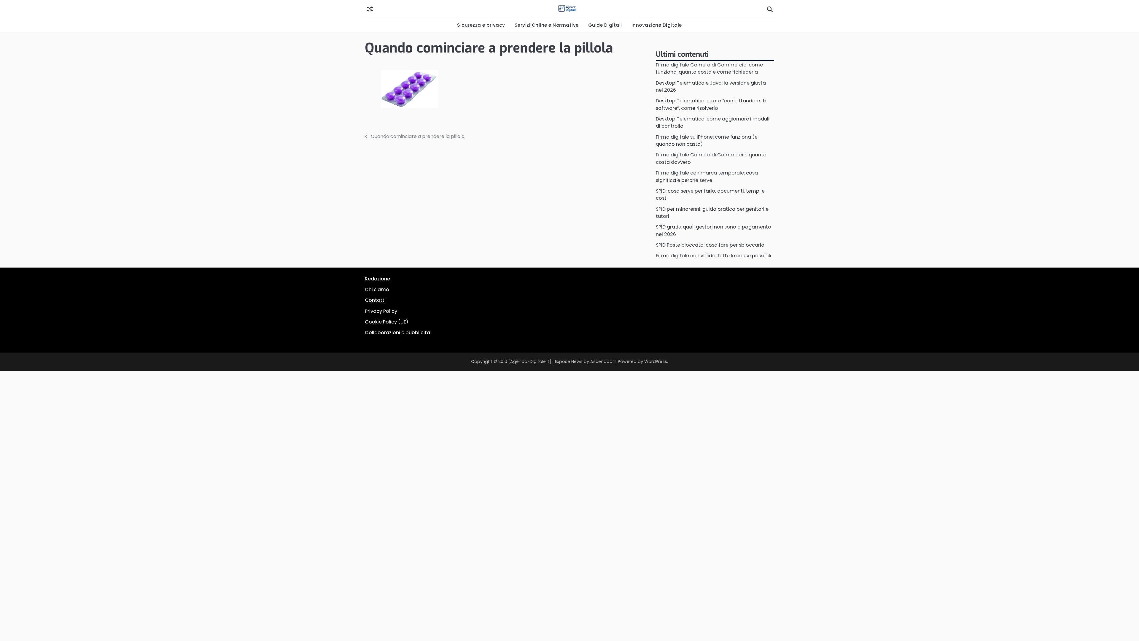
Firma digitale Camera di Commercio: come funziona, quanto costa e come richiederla (709, 68)
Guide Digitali (605, 25)
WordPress (655, 361)
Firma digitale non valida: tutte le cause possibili (713, 255)
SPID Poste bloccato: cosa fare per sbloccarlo (710, 245)
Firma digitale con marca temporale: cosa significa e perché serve (707, 176)
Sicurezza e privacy (481, 25)
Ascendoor (602, 361)
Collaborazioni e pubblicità (397, 332)
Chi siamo (377, 289)
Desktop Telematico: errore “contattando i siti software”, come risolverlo (711, 104)
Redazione (377, 278)
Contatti (375, 300)
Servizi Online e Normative (547, 25)
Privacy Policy (381, 311)
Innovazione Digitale (656, 25)
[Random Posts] (370, 9)
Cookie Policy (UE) (386, 321)
